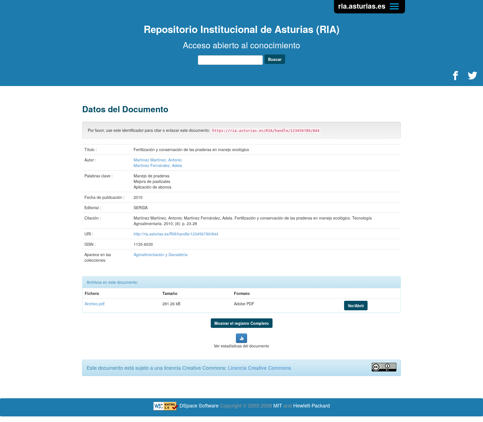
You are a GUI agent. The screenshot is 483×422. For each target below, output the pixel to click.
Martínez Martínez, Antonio (158, 160)
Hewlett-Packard (311, 405)
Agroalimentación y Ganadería (161, 254)
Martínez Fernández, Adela (158, 165)
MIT (277, 405)
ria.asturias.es (362, 6)
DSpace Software (199, 405)
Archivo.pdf (95, 303)
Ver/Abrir (356, 305)
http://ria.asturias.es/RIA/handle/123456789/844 (176, 234)
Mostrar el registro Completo (241, 323)
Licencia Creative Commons (259, 367)
